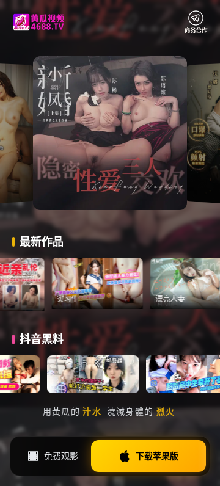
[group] (110, 283)
